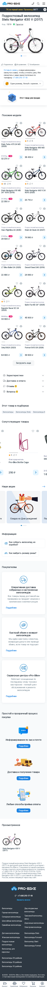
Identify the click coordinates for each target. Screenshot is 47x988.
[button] (23, 9)
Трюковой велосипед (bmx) (33, 917)
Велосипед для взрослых (8, 950)
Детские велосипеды (10, 933)
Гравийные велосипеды (11, 925)
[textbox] (23, 83)
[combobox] (23, 83)
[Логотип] (11, 3)
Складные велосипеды (11, 917)
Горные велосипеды (10, 913)
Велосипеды (8, 412)
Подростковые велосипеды (8, 943)
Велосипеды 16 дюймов (12, 966)
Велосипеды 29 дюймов (12, 958)
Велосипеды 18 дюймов (12, 962)
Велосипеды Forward (33, 937)
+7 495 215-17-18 (20, 78)
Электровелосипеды (32, 927)
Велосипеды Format (32, 946)
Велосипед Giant (31, 942)
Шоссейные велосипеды (12, 921)
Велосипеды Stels (23, 412)
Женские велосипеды (11, 937)
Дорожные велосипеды (34, 923)
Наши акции (8, 486)
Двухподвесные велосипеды (31, 910)
